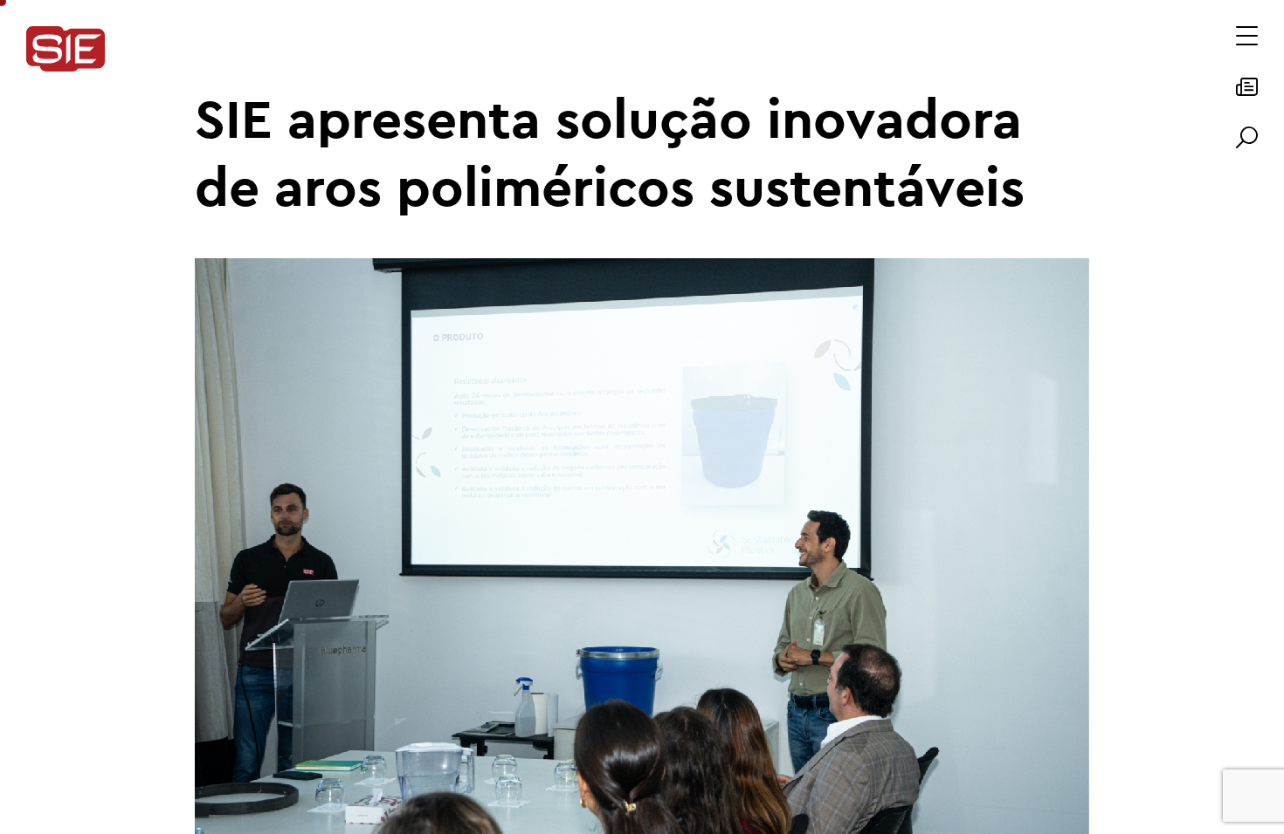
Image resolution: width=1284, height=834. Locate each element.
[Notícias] (1247, 92)
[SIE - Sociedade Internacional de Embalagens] (65, 50)
